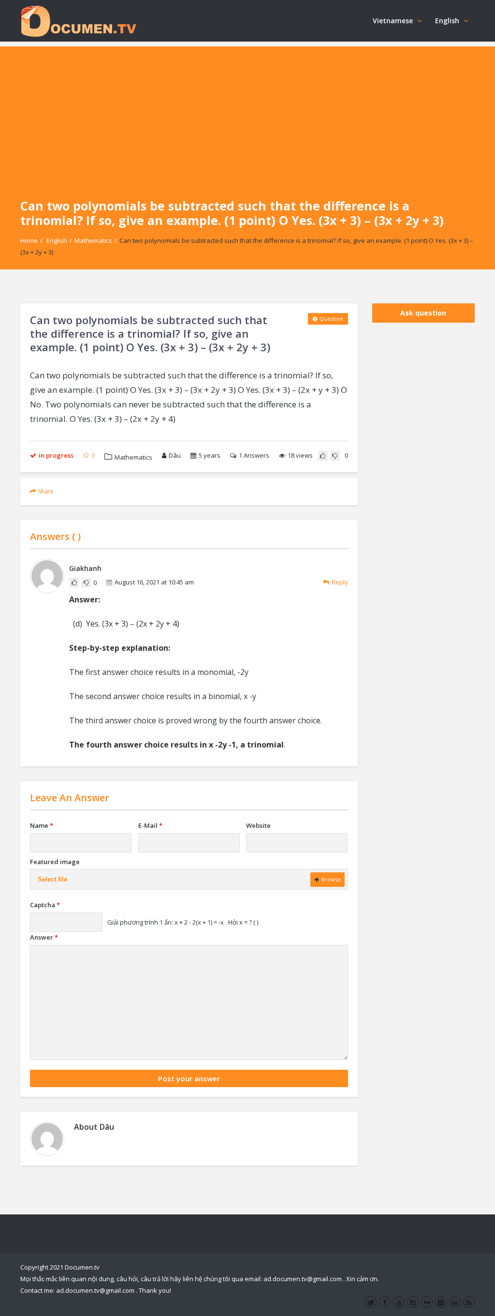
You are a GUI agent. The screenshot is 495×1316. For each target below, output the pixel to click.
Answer (44, 937)
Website (258, 825)
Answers (254, 455)
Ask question (423, 312)
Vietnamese (393, 20)
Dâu (175, 455)
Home (29, 240)
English (447, 20)
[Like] (323, 456)
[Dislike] (335, 456)
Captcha (45, 904)
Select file (52, 879)
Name (41, 825)
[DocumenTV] (78, 20)
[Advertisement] (247, 114)
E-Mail (150, 825)
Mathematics (93, 240)
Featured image (55, 861)
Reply (340, 582)
